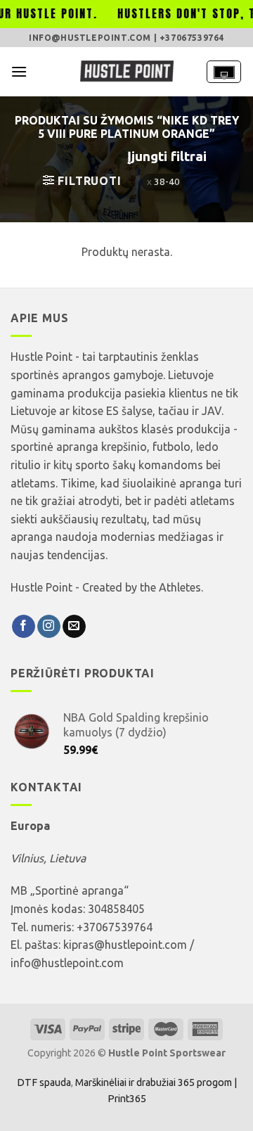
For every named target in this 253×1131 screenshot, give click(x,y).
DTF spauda (44, 1082)
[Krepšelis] (224, 71)
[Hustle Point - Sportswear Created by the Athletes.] (126, 71)
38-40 (167, 181)
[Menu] (19, 71)
